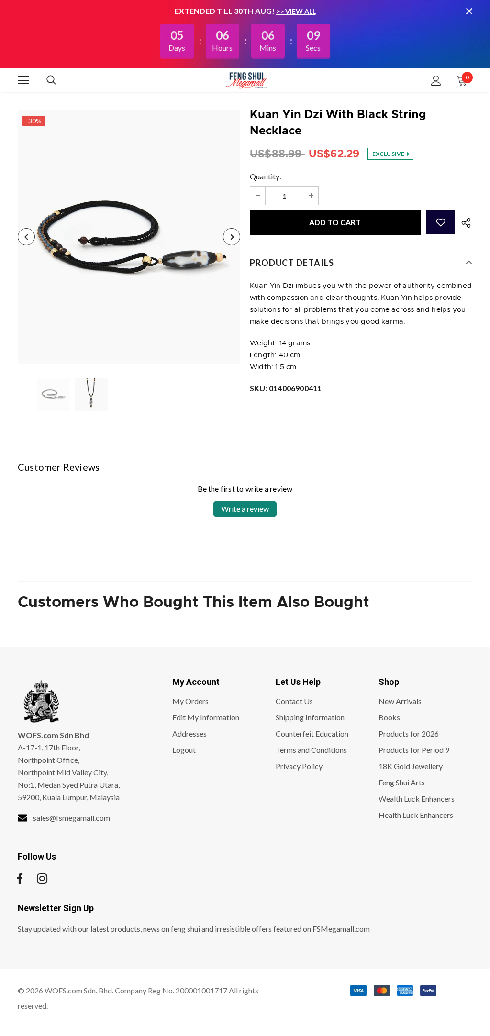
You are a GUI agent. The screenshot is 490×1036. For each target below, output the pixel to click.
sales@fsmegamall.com (71, 817)
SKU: (286, 388)
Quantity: (266, 176)
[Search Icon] (60, 80)
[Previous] (26, 236)
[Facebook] (19, 878)
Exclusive (389, 153)
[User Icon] (436, 81)
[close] (469, 11)
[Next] (231, 236)
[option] (129, 237)
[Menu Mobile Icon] (23, 80)
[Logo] (246, 79)
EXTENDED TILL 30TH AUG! (225, 10)
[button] (440, 222)
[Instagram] (42, 878)
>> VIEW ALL (296, 11)
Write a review (245, 508)
